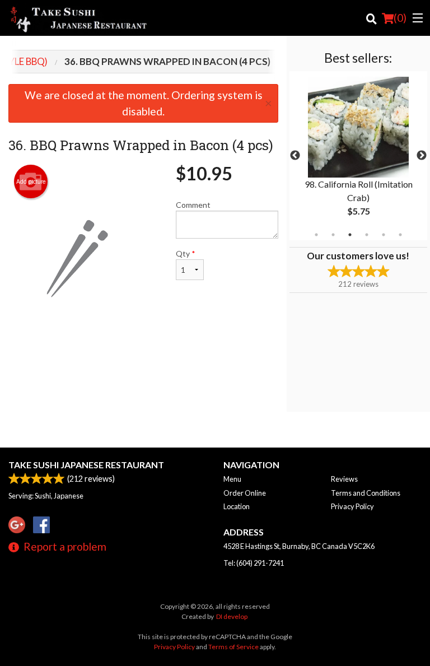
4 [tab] (366, 234)
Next (421, 155)
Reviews (344, 478)
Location (236, 506)
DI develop (231, 616)
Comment (193, 204)
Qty (185, 253)
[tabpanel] (358, 155)
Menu (232, 478)
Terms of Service (233, 646)
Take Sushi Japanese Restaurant (86, 464)
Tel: (253, 562)
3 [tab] (350, 234)
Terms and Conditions (365, 492)
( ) (400, 17)
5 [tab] (383, 234)
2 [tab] (333, 234)
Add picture (31, 181)
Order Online (244, 492)
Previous (295, 155)
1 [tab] (316, 234)
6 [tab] (400, 234)
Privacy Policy (352, 506)
